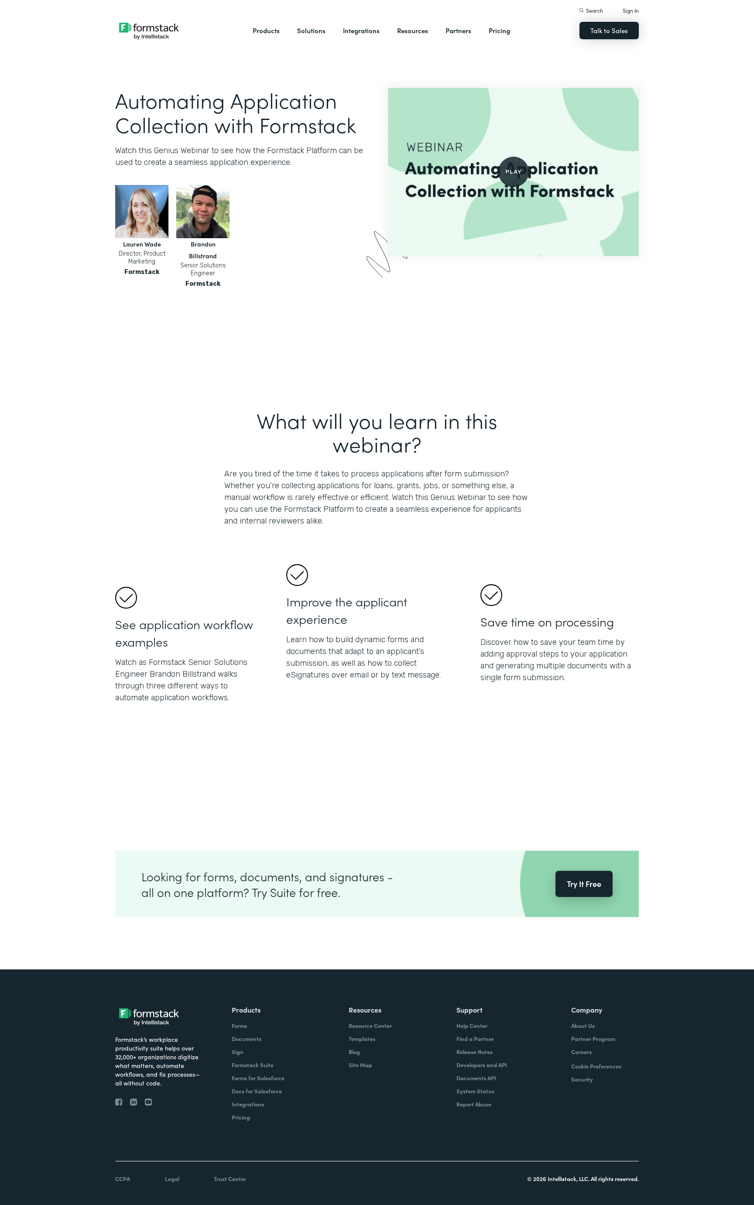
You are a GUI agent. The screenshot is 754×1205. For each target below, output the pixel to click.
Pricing (499, 30)
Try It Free (584, 883)
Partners (458, 30)
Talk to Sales (609, 30)
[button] (266, 30)
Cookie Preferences (596, 1066)
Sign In (631, 10)
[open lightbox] (513, 171)
